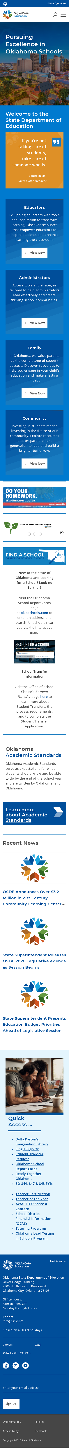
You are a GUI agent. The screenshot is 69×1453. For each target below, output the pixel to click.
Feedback (41, 1431)
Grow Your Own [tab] (29, 534)
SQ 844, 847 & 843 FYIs (34, 1183)
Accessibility (11, 1431)
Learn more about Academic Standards (27, 815)
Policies (39, 1421)
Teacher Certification (33, 1194)
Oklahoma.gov (12, 1421)
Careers (8, 1344)
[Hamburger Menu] (63, 15)
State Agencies (56, 3)
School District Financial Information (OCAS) (33, 1218)
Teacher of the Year (32, 1199)
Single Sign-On (27, 1149)
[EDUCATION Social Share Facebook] (6, 1365)
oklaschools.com (34, 612)
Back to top (56, 1261)
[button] (34, 253)
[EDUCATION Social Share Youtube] (25, 1365)
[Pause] (61, 532)
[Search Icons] (55, 14)
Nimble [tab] (34, 534)
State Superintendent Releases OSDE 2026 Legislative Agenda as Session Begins (34, 961)
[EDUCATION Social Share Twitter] (16, 1365)
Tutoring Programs (31, 1228)
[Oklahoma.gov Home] (5, 3)
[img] (34, 527)
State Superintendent (17, 1352)
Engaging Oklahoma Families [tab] (40, 534)
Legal (38, 1344)
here (44, 696)
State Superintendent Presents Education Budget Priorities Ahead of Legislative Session (34, 1024)
